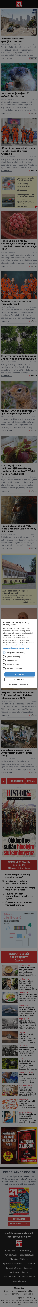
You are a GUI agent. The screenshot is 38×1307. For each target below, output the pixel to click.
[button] (19, 648)
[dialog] (19, 653)
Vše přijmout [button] (20, 674)
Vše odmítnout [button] (19, 680)
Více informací (24, 645)
